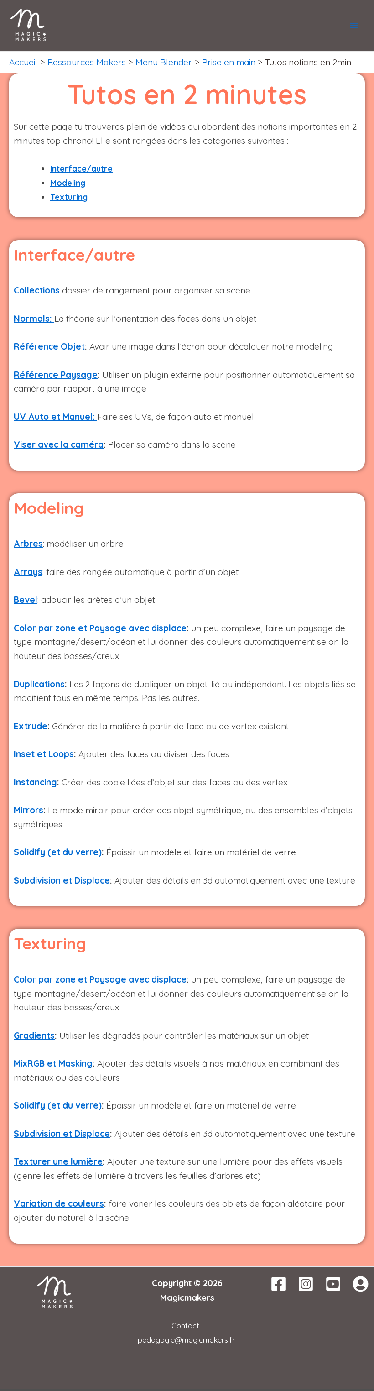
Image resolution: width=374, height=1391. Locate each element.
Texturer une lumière (58, 1161)
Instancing (35, 782)
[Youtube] (333, 1284)
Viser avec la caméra (59, 444)
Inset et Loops (44, 753)
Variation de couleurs (59, 1203)
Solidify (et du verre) (58, 852)
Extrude (30, 726)
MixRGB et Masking (53, 1063)
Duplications (39, 684)
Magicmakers (187, 1297)
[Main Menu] (354, 26)
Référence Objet (49, 346)
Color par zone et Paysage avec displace (100, 627)
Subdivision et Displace (62, 880)
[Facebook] (278, 1284)
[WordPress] (361, 1284)
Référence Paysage (56, 374)
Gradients (34, 1035)
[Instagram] (306, 1284)
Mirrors (28, 810)
